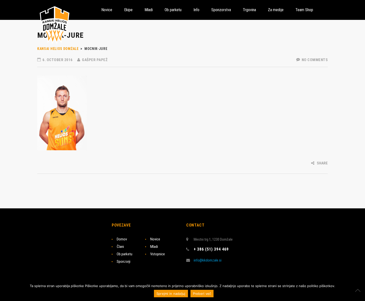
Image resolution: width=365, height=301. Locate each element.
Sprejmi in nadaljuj (170, 294)
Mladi (154, 246)
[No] (358, 290)
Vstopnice (157, 254)
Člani (120, 246)
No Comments (314, 60)
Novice (155, 239)
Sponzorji (123, 261)
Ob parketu (124, 254)
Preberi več (202, 294)
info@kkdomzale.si (207, 260)
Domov (122, 239)
